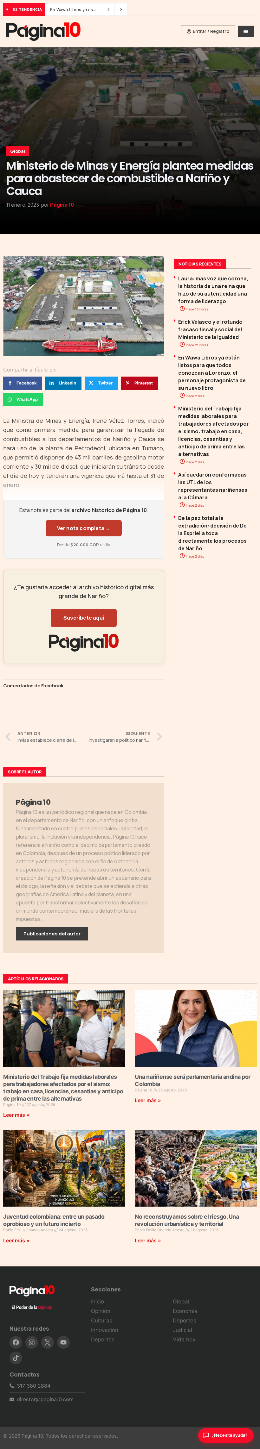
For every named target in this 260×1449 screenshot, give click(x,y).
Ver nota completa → (84, 528)
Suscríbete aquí (83, 617)
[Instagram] (31, 1342)
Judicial (182, 1330)
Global (17, 151)
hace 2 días (194, 396)
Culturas (101, 1320)
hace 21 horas (196, 345)
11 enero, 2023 (22, 204)
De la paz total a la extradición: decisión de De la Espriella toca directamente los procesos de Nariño (212, 533)
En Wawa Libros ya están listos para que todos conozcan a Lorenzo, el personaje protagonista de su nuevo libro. (212, 372)
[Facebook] (16, 1342)
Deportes (102, 1339)
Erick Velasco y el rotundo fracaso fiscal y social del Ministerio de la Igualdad (210, 329)
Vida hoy (184, 1339)
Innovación (104, 1330)
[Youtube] (63, 1342)
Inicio (97, 1301)
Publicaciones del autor (52, 933)
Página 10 (62, 204)
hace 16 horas (196, 309)
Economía (185, 1311)
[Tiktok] (16, 1358)
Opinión (100, 1311)
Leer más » (16, 1115)
